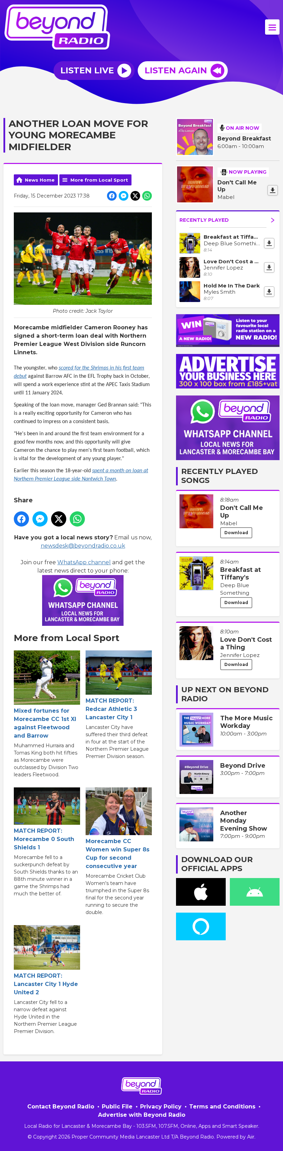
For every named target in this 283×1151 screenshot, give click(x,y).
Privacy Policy (161, 1106)
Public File (117, 1106)
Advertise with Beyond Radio (141, 1115)
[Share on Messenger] (123, 196)
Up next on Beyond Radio (225, 694)
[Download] (272, 190)
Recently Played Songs (219, 476)
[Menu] (272, 27)
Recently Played (204, 220)
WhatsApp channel (84, 562)
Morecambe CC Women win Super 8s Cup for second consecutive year (117, 853)
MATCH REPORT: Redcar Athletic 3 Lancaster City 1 (111, 709)
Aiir (250, 1137)
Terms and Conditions (222, 1106)
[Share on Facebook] (112, 196)
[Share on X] (135, 196)
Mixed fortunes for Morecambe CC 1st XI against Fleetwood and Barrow (45, 723)
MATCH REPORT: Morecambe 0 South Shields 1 (44, 839)
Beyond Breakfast (244, 138)
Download (236, 532)
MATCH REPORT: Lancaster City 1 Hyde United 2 (46, 983)
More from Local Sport (99, 180)
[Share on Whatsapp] (147, 196)
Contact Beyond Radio (60, 1106)
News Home (40, 180)
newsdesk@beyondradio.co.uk (83, 545)
